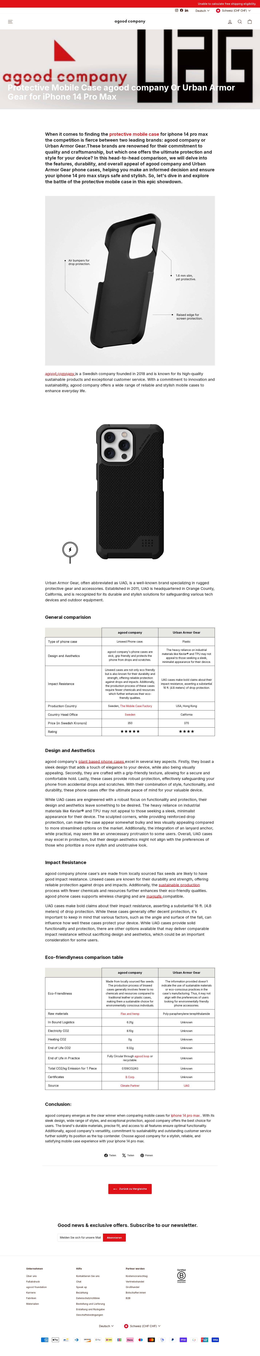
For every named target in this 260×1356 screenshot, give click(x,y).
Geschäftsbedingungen (89, 1314)
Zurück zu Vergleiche (133, 1188)
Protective (56, 78)
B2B (128, 1298)
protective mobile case (134, 134)
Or (47, 78)
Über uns (31, 1276)
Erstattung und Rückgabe (90, 1309)
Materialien (32, 1303)
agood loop (142, 1056)
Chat (78, 1281)
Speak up (81, 1287)
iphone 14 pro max (186, 1115)
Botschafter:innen (136, 1292)
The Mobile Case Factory (136, 706)
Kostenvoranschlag (137, 1276)
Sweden (130, 714)
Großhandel (132, 1287)
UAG (186, 1085)
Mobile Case (37, 78)
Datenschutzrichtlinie (88, 1298)
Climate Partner (130, 1085)
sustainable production (179, 885)
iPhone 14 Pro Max (18, 78)
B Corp (130, 1077)
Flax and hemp (130, 1013)
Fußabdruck (33, 1281)
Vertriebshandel (135, 1281)
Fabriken (31, 1298)
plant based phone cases (101, 761)
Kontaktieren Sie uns (88, 1276)
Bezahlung (82, 1292)
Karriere (31, 1292)
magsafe (154, 896)
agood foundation (36, 1287)
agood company (60, 373)
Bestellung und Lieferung (90, 1303)
